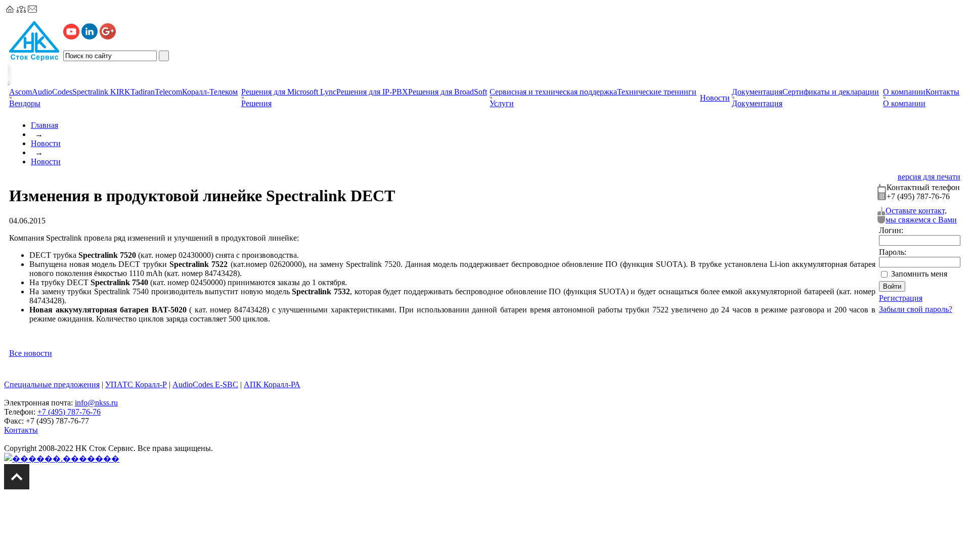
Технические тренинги (656, 91)
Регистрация (900, 298)
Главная (44, 125)
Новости (46, 143)
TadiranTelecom (156, 91)
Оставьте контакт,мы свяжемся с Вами (921, 215)
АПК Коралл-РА (272, 384)
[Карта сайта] (21, 10)
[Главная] (10, 10)
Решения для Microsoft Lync (288, 91)
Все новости (30, 353)
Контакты (942, 91)
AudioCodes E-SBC (205, 384)
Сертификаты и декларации (830, 91)
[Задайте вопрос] (32, 10)
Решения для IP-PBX (372, 91)
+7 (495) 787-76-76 (69, 411)
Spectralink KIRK (101, 91)
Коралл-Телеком (210, 91)
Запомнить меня (919, 273)
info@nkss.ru (96, 402)
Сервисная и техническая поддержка (553, 91)
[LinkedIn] (89, 36)
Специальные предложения (52, 384)
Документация (757, 91)
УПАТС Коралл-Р (136, 384)
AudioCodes (52, 91)
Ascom (20, 91)
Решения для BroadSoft (447, 91)
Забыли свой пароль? (915, 309)
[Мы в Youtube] (71, 36)
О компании (904, 91)
